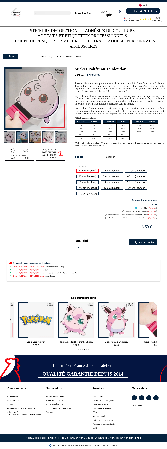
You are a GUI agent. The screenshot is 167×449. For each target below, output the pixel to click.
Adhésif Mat (146, 208)
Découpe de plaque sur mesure (44, 41)
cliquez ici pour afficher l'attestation (104, 445)
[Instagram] (141, 397)
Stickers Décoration (53, 30)
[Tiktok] (156, 397)
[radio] (87, 171)
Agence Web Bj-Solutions (100, 438)
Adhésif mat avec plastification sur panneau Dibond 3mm (131, 218)
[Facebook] (134, 397)
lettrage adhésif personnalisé (121, 41)
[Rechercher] (69, 13)
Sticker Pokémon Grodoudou (116, 342)
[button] (118, 13)
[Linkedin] (148, 397)
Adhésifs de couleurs (110, 30)
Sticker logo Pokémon (36, 342)
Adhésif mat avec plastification (140, 211)
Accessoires (83, 46)
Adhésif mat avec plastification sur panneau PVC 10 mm (131, 215)
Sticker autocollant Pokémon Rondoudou (76, 342)
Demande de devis (83, 13)
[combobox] (49, 13)
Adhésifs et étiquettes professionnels (82, 35)
